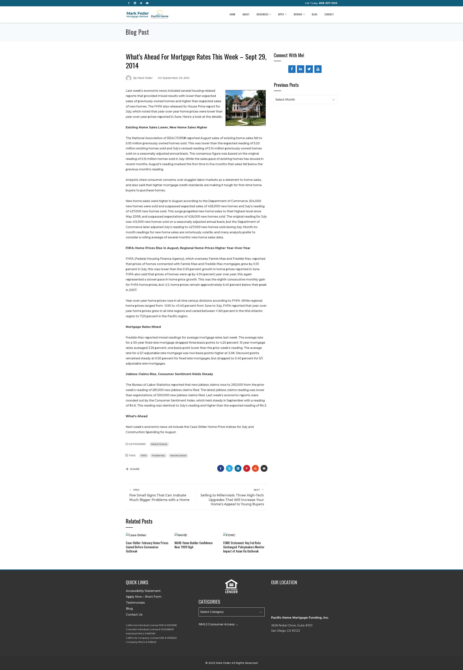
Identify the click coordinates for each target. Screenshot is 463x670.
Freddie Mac (158, 455)
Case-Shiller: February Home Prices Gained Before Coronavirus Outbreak (147, 546)
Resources (262, 14)
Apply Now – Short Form (144, 596)
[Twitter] (309, 69)
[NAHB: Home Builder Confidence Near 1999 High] (181, 535)
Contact (329, 14)
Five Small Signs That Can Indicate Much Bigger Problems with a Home (159, 495)
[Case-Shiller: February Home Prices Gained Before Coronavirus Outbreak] (136, 535)
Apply (281, 14)
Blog (314, 14)
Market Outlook (159, 444)
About (246, 14)
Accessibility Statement (143, 591)
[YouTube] (318, 69)
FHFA (143, 455)
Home (232, 14)
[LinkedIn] (300, 69)
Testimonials (135, 602)
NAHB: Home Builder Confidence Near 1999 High (194, 544)
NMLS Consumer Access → (218, 624)
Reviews (298, 14)
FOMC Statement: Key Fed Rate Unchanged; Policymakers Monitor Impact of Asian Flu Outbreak (243, 546)
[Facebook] (292, 69)
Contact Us (134, 614)
